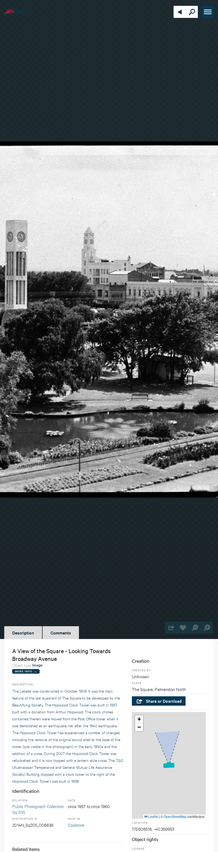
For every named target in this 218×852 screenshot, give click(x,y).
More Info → (26, 671)
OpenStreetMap (175, 816)
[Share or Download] (171, 628)
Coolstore (76, 824)
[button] (168, 765)
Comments (61, 633)
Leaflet (153, 816)
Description (23, 633)
